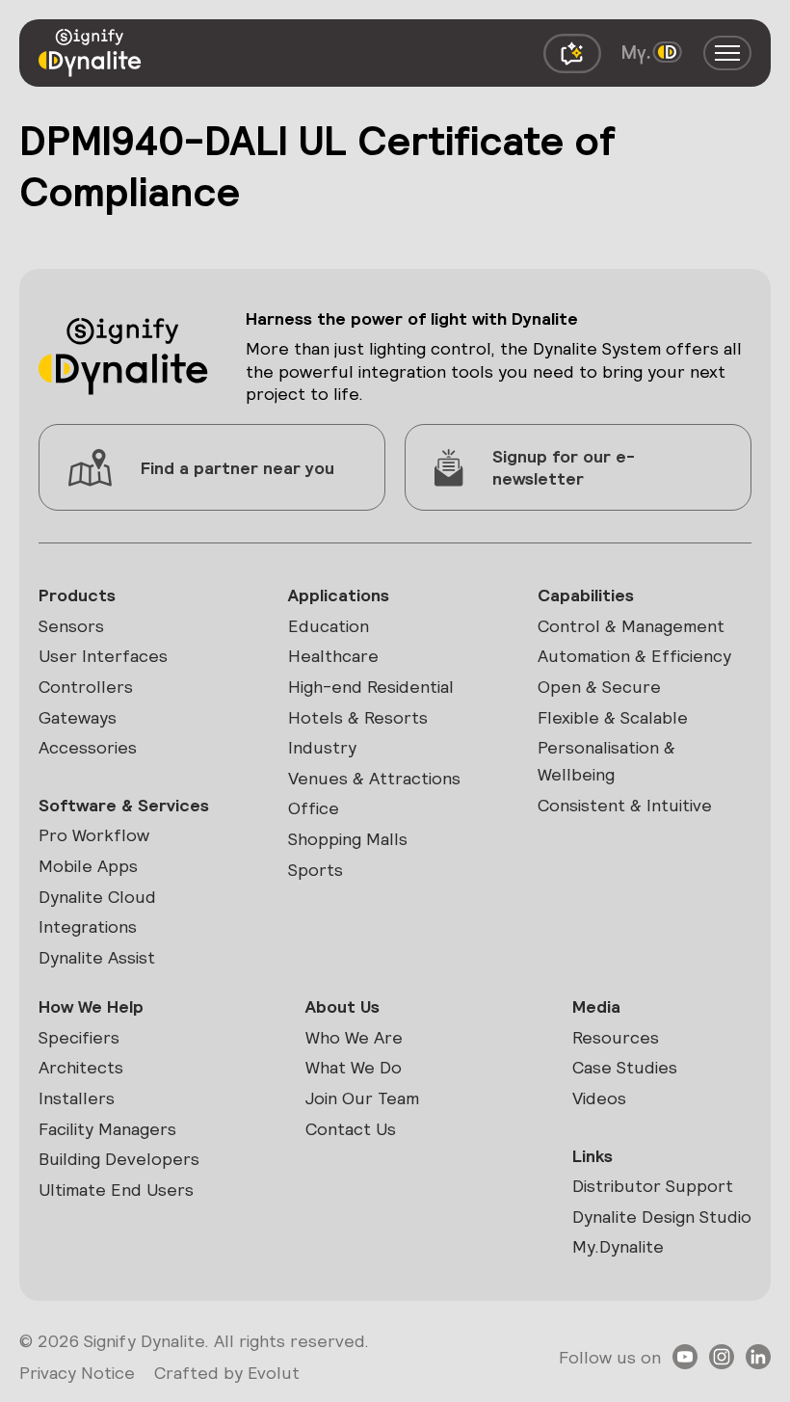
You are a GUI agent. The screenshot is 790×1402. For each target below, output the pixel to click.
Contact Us (350, 1129)
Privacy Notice (77, 1373)
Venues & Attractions (374, 778)
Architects (81, 1067)
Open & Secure (599, 686)
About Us (342, 1006)
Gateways (78, 717)
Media (596, 1006)
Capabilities (586, 595)
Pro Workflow (94, 835)
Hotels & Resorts (358, 717)
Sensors (71, 626)
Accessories (88, 747)
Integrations (88, 926)
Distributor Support (652, 1186)
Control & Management (631, 626)
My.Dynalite (618, 1246)
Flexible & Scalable (613, 717)
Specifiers (79, 1037)
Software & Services (124, 805)
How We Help (91, 1006)
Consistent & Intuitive (625, 805)
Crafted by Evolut (227, 1373)
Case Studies (624, 1067)
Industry (322, 747)
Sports (315, 870)
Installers (77, 1098)
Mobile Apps (88, 866)
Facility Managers (107, 1129)
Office (313, 808)
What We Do (353, 1067)
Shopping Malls (348, 839)
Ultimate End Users (116, 1189)
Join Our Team (362, 1098)
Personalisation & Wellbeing (606, 760)
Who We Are (354, 1037)
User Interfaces (103, 656)
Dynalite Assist (97, 957)
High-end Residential (371, 686)
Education (328, 626)
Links (592, 1156)
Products (77, 595)
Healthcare (333, 656)
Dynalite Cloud (97, 897)
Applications (338, 595)
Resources (615, 1037)
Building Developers (119, 1159)
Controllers (86, 686)
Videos (599, 1098)
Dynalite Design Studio (661, 1216)
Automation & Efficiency (634, 656)
